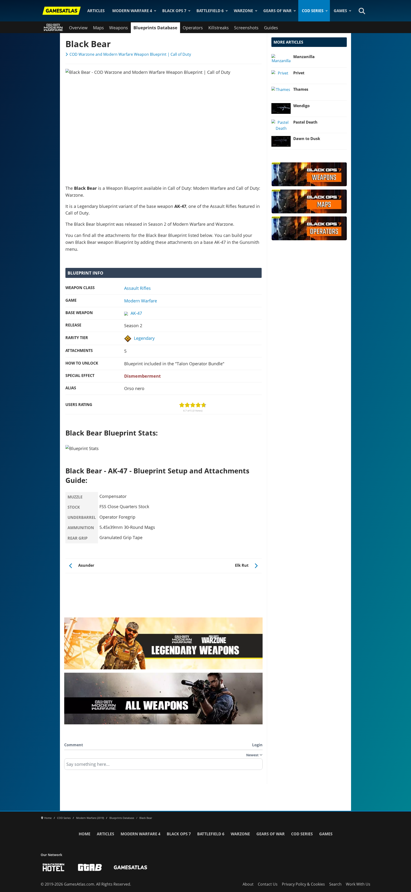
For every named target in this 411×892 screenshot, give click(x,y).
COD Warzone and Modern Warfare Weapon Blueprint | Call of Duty (130, 54)
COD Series (312, 10)
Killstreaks (218, 27)
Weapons (118, 27)
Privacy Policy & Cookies (303, 884)
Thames (300, 89)
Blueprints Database (155, 27)
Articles (96, 10)
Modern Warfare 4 (132, 10)
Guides (271, 27)
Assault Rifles (137, 288)
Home (84, 834)
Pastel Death (305, 122)
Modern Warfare (140, 301)
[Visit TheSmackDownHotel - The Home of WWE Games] (53, 867)
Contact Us (268, 884)
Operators (193, 27)
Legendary (144, 338)
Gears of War (277, 10)
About (248, 884)
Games (340, 10)
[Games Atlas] (61, 11)
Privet (298, 72)
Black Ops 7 (174, 10)
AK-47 (136, 313)
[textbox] (163, 765)
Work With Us (358, 884)
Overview (78, 27)
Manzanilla (304, 56)
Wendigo (301, 105)
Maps (98, 27)
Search (335, 884)
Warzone (243, 10)
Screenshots (246, 27)
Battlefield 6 (210, 10)
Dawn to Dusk (306, 138)
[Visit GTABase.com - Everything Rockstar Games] (90, 867)
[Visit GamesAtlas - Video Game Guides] (130, 867)
